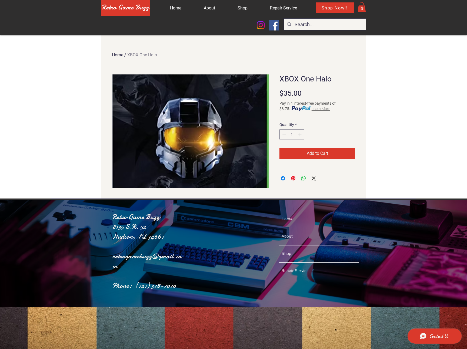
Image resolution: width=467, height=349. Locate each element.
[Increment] (300, 134)
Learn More (321, 109)
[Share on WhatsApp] (303, 178)
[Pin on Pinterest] (293, 178)
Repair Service (295, 271)
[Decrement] (283, 134)
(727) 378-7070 (155, 285)
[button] (362, 7)
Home (117, 54)
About (287, 236)
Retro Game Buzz (125, 7)
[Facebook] (274, 25)
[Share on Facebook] (283, 178)
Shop (286, 253)
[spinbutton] (292, 134)
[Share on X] (314, 178)
